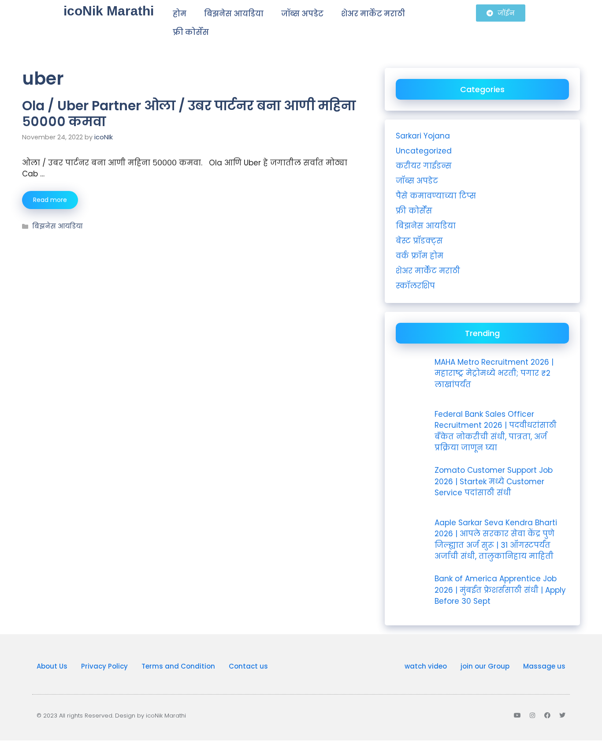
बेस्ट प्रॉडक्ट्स (419, 241)
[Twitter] (562, 715)
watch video (426, 666)
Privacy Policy (104, 666)
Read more (50, 199)
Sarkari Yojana (423, 136)
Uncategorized (424, 151)
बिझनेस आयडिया (234, 13)
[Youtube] (517, 715)
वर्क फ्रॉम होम (419, 255)
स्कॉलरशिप (415, 285)
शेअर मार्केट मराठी (373, 13)
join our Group (485, 666)
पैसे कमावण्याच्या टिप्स (436, 196)
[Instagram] (532, 715)
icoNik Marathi (108, 11)
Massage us (544, 666)
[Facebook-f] (547, 715)
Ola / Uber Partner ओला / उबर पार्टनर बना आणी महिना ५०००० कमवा (189, 113)
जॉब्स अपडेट (302, 13)
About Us (52, 666)
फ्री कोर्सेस (191, 32)
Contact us (248, 666)
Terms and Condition (178, 666)
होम (179, 13)
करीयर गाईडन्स (424, 166)
